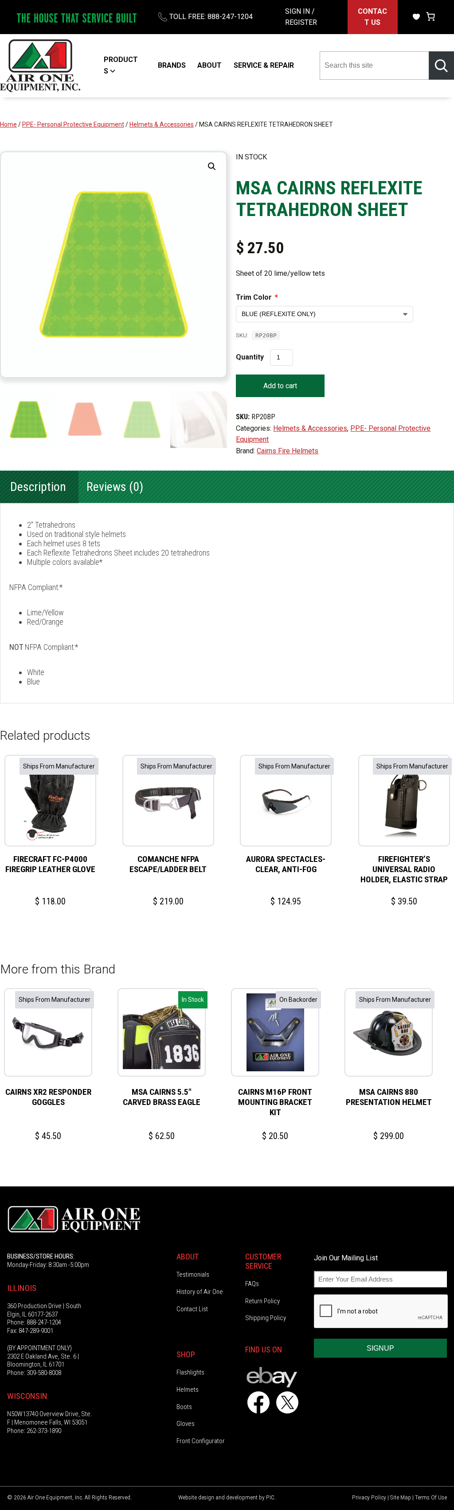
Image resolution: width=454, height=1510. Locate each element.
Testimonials (192, 1274)
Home (8, 124)
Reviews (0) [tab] (114, 486)
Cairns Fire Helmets (287, 451)
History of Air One (199, 1292)
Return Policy (262, 1301)
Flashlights (190, 1372)
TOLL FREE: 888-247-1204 (211, 16)
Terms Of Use (431, 1497)
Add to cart (280, 386)
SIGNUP (380, 1348)
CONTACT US (372, 17)
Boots (184, 1407)
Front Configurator (200, 1441)
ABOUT (209, 65)
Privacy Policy (369, 1497)
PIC (270, 1497)
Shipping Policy (265, 1318)
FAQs (252, 1284)
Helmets (187, 1390)
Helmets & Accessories (161, 124)
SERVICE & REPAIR (264, 65)
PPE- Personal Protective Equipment (73, 124)
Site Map (400, 1497)
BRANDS (172, 65)
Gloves (185, 1424)
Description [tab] (38, 486)
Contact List (192, 1309)
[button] (212, 166)
